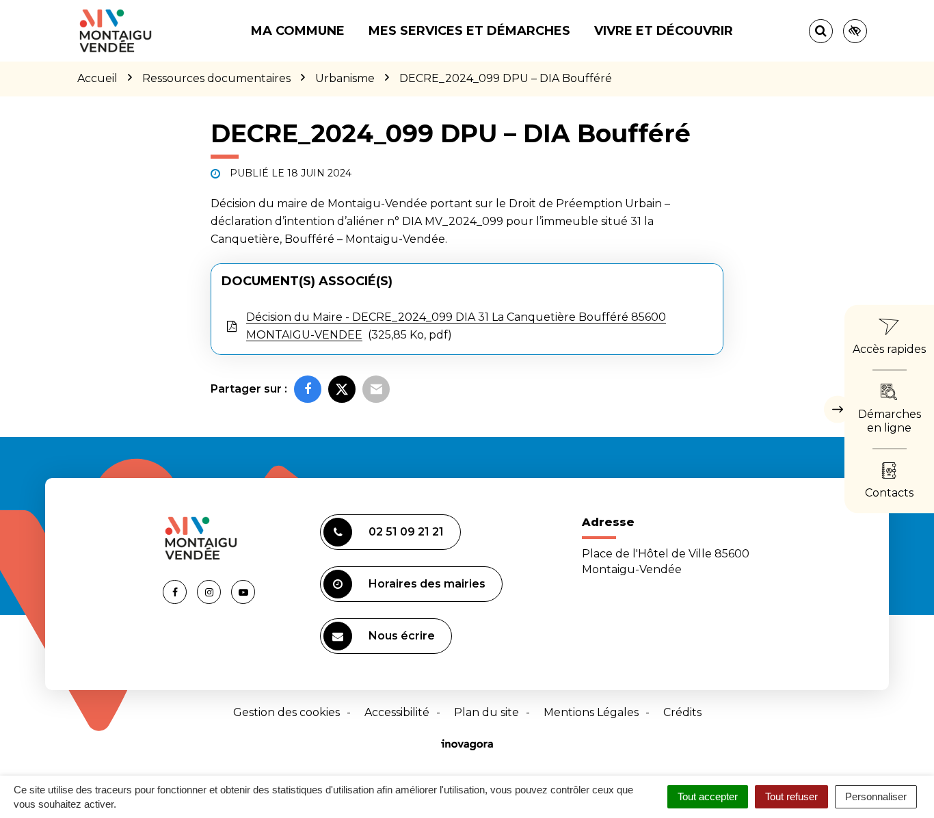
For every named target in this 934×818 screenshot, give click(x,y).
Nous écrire (402, 635)
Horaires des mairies (427, 583)
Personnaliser (876, 796)
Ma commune (298, 30)
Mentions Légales (591, 712)
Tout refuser (791, 796)
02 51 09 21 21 (406, 531)
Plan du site (486, 712)
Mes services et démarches (469, 30)
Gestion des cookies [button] (286, 712)
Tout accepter (708, 796)
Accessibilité (396, 712)
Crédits (682, 712)
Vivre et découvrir (663, 30)
